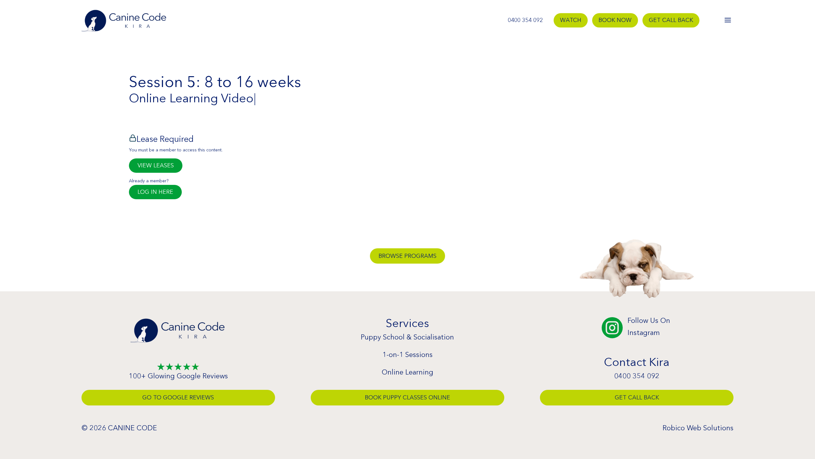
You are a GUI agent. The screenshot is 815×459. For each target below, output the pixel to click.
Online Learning (407, 372)
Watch (570, 20)
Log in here (155, 191)
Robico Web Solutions (698, 428)
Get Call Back (671, 20)
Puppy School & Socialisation (407, 337)
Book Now (615, 20)
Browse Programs (407, 255)
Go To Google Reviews (178, 397)
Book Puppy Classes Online (407, 397)
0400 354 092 (525, 20)
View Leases (156, 165)
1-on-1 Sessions (407, 354)
